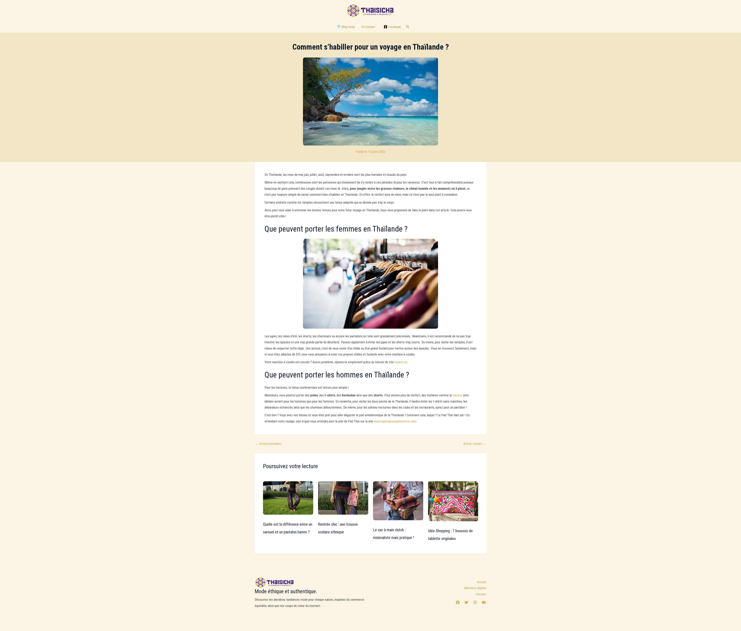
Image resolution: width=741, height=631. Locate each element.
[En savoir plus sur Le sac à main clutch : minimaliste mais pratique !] (398, 500)
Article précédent (268, 443)
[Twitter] (466, 602)
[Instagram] (475, 602)
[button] (407, 26)
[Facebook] (457, 602)
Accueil (481, 582)
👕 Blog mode (346, 27)
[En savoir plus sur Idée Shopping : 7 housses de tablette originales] (453, 501)
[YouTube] (483, 602)
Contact (481, 594)
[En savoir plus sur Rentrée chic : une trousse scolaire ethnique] (343, 498)
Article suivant (474, 443)
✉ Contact (368, 27)
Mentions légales (475, 588)
